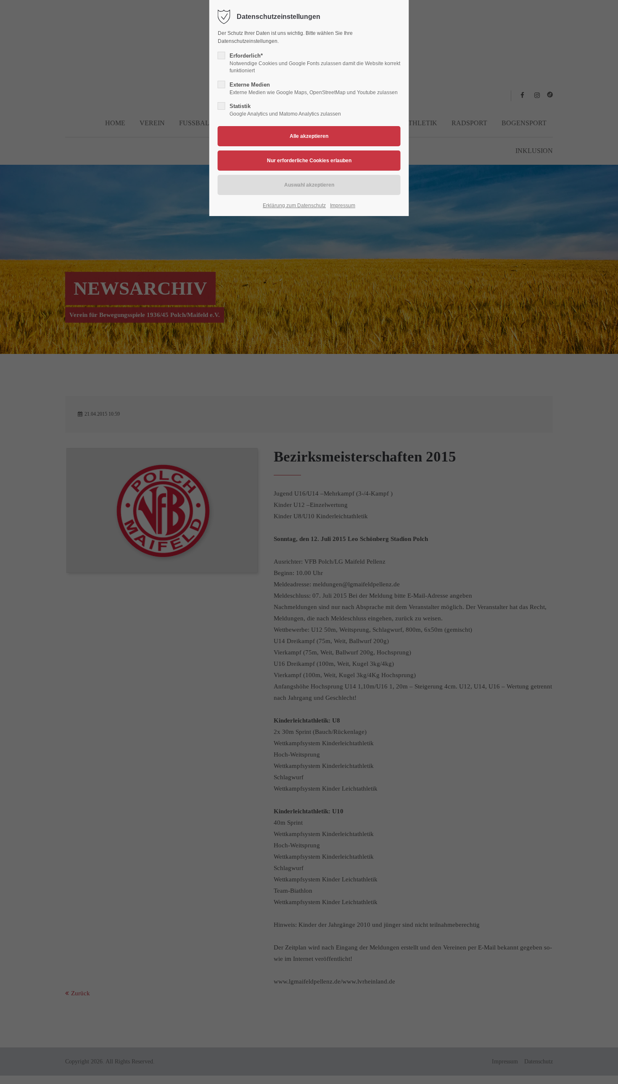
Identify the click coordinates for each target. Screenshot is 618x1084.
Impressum (342, 205)
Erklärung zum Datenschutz (294, 205)
